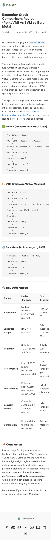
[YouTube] (32, 527)
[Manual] (44, 527)
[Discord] (13, 527)
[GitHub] (19, 527)
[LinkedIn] (26, 527)
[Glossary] (26, 534)
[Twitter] (7, 527)
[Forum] (38, 527)
